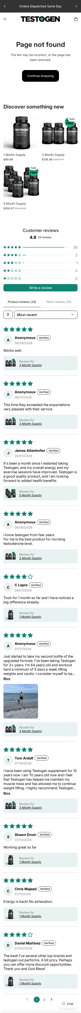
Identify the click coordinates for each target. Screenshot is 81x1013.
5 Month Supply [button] (30, 495)
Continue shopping (40, 76)
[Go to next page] (52, 1000)
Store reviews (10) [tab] (58, 302)
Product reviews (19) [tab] (22, 302)
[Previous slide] (5, 6)
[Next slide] (76, 6)
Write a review (40, 288)
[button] (40, 247)
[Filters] (8, 315)
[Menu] (5, 19)
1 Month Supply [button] (30, 616)
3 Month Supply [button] (30, 365)
